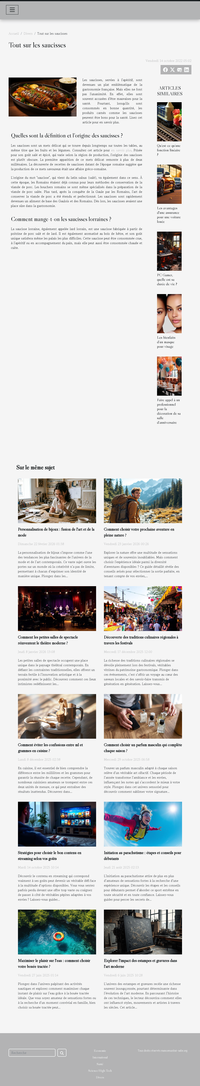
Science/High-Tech (100, 1070)
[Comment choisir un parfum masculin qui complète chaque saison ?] (143, 715)
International (100, 1057)
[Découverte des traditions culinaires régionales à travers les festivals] (143, 608)
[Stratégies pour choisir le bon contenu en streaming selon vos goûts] (57, 823)
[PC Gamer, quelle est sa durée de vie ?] (169, 250)
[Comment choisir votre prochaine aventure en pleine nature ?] (143, 500)
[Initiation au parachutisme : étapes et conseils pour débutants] (143, 823)
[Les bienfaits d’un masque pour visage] (169, 313)
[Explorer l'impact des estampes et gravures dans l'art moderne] (143, 931)
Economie (100, 1051)
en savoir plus (121, 150)
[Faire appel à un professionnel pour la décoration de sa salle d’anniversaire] (169, 375)
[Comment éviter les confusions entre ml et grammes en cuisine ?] (57, 715)
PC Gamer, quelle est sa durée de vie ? (167, 279)
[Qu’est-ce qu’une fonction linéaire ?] (169, 121)
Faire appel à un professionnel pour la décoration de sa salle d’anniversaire (169, 411)
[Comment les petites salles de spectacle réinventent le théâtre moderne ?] (57, 608)
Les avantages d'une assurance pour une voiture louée (169, 215)
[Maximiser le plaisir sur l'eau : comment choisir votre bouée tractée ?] (57, 931)
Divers (28, 33)
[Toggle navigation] (12, 9)
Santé (100, 1064)
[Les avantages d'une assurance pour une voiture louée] (169, 183)
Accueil (14, 33)
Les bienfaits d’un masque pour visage (166, 342)
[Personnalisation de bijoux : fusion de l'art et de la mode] (57, 500)
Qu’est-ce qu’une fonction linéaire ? (168, 150)
